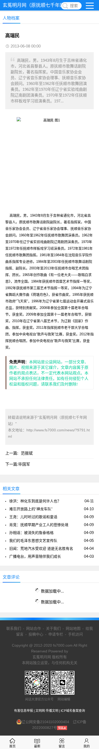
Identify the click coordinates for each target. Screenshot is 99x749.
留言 (62, 746)
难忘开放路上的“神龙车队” (31, 509)
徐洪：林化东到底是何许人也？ (35, 501)
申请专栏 (55, 634)
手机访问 (75, 634)
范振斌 (27, 453)
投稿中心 (36, 634)
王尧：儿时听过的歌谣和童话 (33, 517)
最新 (37, 746)
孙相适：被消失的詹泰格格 (31, 533)
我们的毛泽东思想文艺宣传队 (33, 540)
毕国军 (24, 464)
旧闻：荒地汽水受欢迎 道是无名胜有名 (41, 548)
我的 (86, 746)
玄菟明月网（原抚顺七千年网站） (38, 5)
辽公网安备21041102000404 (45, 722)
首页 (12, 746)
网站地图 (73, 628)
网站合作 (33, 628)
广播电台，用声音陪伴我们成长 (35, 556)
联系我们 (13, 628)
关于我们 (53, 628)
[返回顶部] (88, 668)
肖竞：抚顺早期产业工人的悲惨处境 (38, 525)
